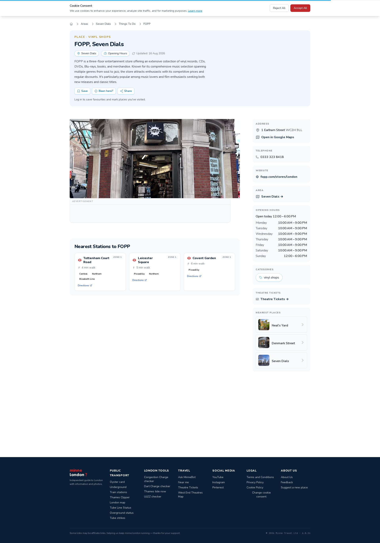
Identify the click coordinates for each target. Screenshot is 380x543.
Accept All (300, 8)
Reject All (279, 8)
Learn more (195, 11)
